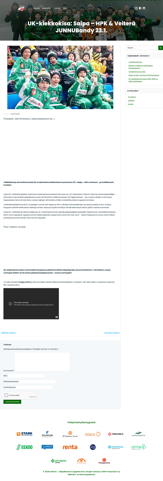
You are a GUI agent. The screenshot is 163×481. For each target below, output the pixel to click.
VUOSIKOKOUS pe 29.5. (137, 72)
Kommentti (9, 370)
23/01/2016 (15, 114)
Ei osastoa (132, 97)
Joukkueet (46, 8)
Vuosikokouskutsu (135, 62)
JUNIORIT (131, 100)
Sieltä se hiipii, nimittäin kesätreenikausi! (144, 75)
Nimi (5, 375)
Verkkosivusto (9, 387)
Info (65, 8)
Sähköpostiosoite (10, 381)
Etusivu (37, 8)
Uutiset (58, 8)
